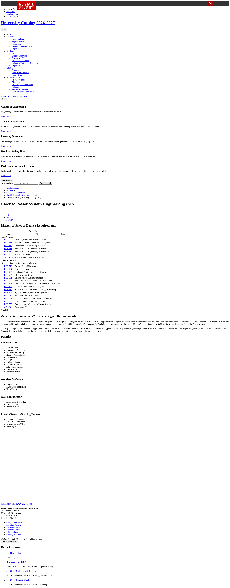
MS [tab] (7, 215)
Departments (17, 49)
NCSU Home (12, 16)
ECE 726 (8, 295)
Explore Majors (18, 41)
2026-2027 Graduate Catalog (18, 580)
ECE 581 (8, 278)
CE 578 (7, 307)
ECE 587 (10, 257)
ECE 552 (8, 245)
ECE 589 (8, 289)
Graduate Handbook (20, 60)
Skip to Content (13, 9)
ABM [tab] (8, 217)
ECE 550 (8, 240)
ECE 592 (8, 292)
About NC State (13, 77)
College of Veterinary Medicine (25, 63)
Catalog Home (12, 14)
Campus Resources (14, 522)
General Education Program (23, 46)
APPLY (26, 96)
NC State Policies (13, 525)
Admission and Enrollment (23, 92)
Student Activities (13, 527)
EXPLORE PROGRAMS (12, 96)
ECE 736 (8, 301)
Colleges (15, 87)
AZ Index (10, 11)
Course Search (18, 75)
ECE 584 (8, 251)
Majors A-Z (17, 44)
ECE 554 (8, 275)
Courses (9, 68)
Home (9, 34)
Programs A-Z (18, 58)
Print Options (7, 180)
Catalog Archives (13, 534)
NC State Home (27, 3)
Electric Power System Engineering (21, 195)
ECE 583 (8, 248)
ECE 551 (8, 243)
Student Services (13, 530)
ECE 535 (8, 272)
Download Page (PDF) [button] (16, 562)
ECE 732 (8, 298)
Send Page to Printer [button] (15, 553)
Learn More (6, 116)
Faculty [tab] (9, 220)
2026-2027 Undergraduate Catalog (21, 571)
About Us (16, 82)
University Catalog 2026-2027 (28, 22)
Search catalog (7, 183)
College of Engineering (16, 193)
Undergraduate (12, 37)
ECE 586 (8, 284)
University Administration (22, 84)
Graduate (10, 51)
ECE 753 (8, 304)
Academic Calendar (20, 89)
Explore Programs (19, 56)
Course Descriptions (20, 72)
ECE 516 (8, 266)
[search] (210, 3)
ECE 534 (8, 254)
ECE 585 (8, 281)
